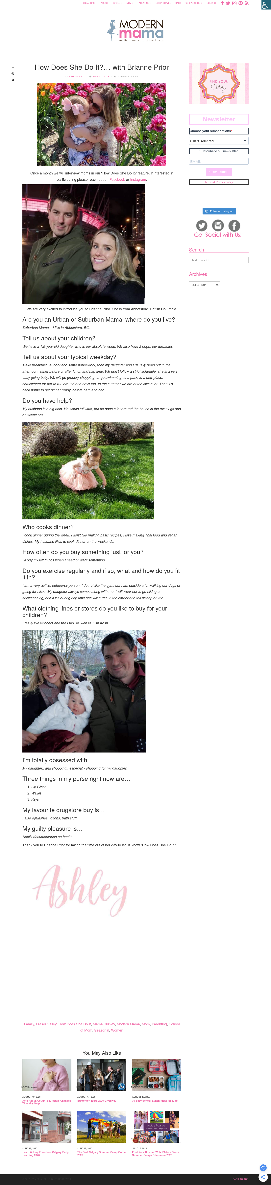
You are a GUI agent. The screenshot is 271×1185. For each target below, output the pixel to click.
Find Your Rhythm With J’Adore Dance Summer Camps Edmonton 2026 (155, 1153)
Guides (116, 3)
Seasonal (101, 1030)
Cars (178, 3)
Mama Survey (104, 1023)
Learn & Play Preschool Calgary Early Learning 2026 (45, 1153)
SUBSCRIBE (219, 172)
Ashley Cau (77, 76)
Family (29, 1023)
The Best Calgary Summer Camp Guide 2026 (101, 1153)
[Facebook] (222, 3)
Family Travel (163, 3)
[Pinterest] (240, 3)
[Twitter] (228, 3)
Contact (211, 3)
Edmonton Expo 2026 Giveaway (96, 1100)
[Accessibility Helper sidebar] (266, 5)
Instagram (138, 179)
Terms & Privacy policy (219, 182)
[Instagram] (234, 3)
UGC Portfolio (193, 3)
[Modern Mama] (135, 28)
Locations (89, 3)
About (104, 3)
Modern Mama (128, 1023)
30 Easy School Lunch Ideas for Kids (155, 1100)
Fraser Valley (46, 1023)
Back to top (241, 1179)
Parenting (143, 3)
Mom (129, 3)
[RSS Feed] (247, 3)
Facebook (117, 179)
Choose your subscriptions (210, 131)
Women (117, 1030)
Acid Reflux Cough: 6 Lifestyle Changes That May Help (46, 1102)
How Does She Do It (75, 1023)
